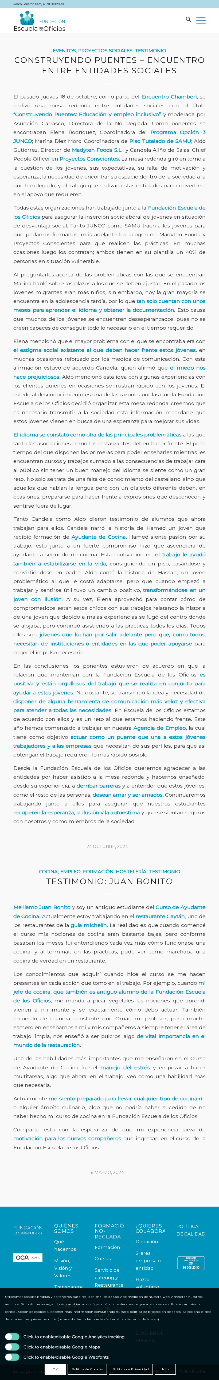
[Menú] (198, 20)
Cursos (103, 1258)
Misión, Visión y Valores (63, 1268)
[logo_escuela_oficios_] (39, 20)
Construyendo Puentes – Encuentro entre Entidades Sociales (109, 65)
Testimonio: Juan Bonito (109, 881)
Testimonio (150, 50)
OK (55, 1369)
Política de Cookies (87, 1369)
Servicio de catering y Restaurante (109, 1277)
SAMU (183, 141)
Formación (98, 871)
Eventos (64, 50)
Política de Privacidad (131, 1369)
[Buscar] (186, 20)
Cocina (48, 871)
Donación (147, 1241)
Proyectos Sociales (105, 50)
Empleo (70, 871)
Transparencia (71, 1287)
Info (165, 1369)
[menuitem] (186, 20)
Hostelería (131, 871)
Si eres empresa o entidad (148, 1260)
